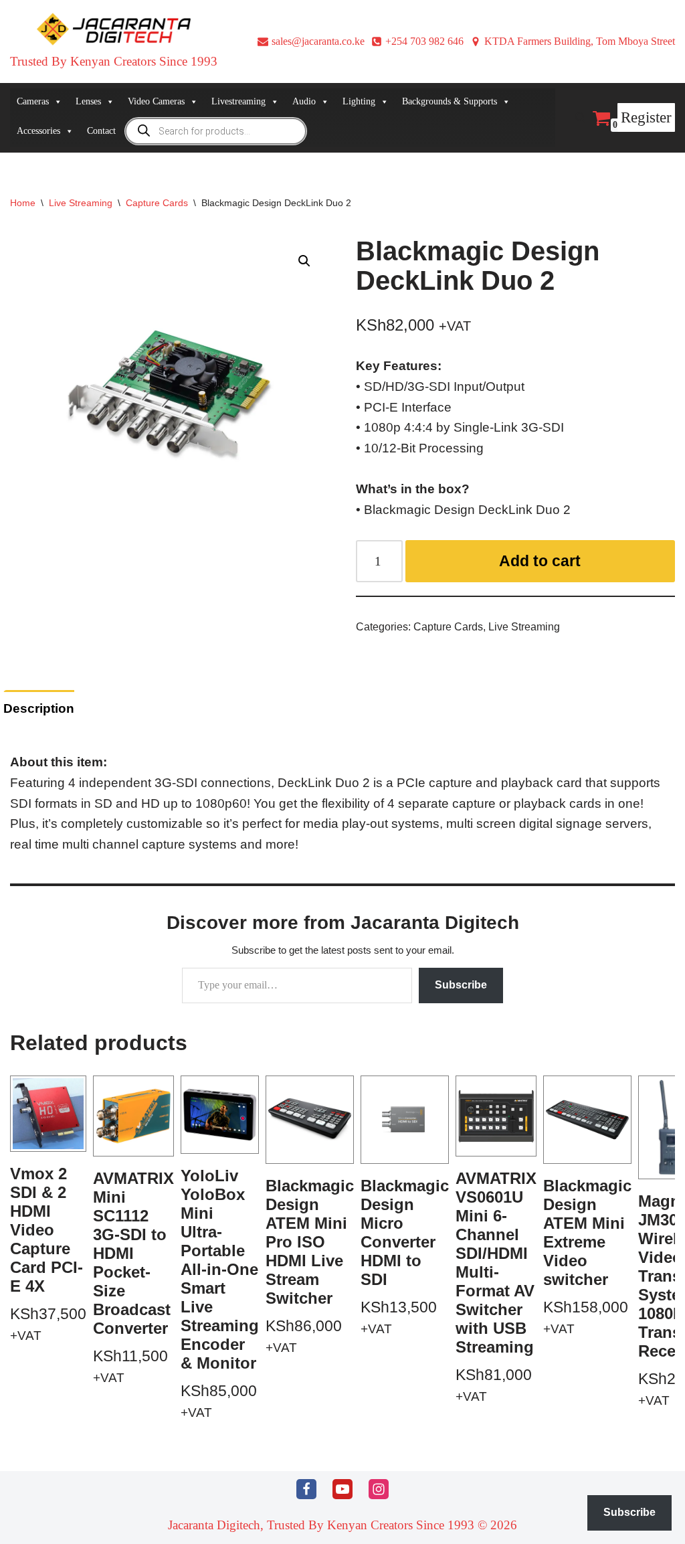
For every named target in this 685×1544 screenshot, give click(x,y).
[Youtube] (342, 1489)
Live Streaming (80, 202)
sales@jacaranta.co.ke (318, 41)
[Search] (580, 117)
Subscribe (461, 985)
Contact (101, 131)
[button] (304, 261)
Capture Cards (157, 202)
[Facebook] (306, 1489)
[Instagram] (379, 1489)
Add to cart (540, 561)
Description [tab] (38, 708)
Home (22, 202)
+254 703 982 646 (424, 41)
